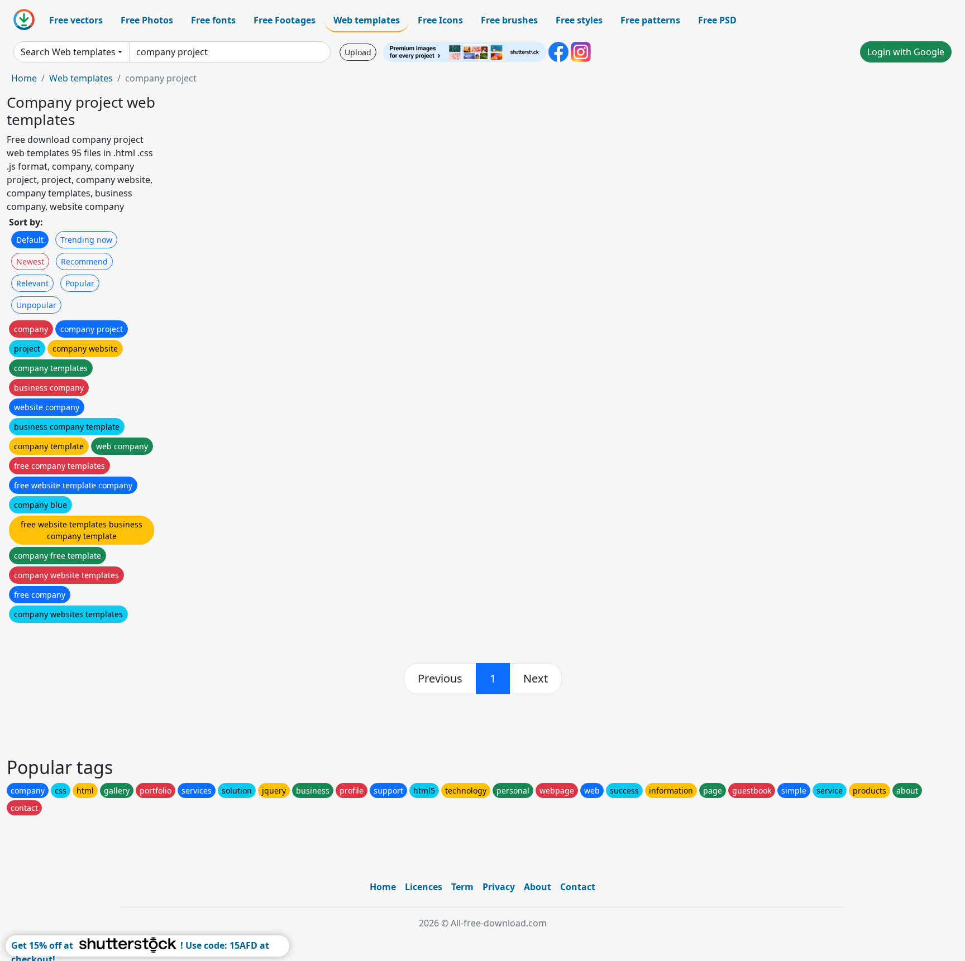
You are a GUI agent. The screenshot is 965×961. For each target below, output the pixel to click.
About (537, 887)
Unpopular (36, 305)
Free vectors (76, 20)
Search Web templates (68, 52)
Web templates (366, 20)
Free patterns (650, 20)
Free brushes (509, 20)
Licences (423, 887)
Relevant (32, 283)
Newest (30, 261)
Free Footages (285, 20)
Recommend (84, 261)
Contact (577, 887)
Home (24, 78)
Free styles (579, 20)
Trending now (86, 239)
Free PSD (717, 20)
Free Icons (440, 20)
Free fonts (213, 20)
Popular (79, 283)
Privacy (498, 887)
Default (30, 239)
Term (462, 887)
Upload (358, 52)
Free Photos (147, 20)
